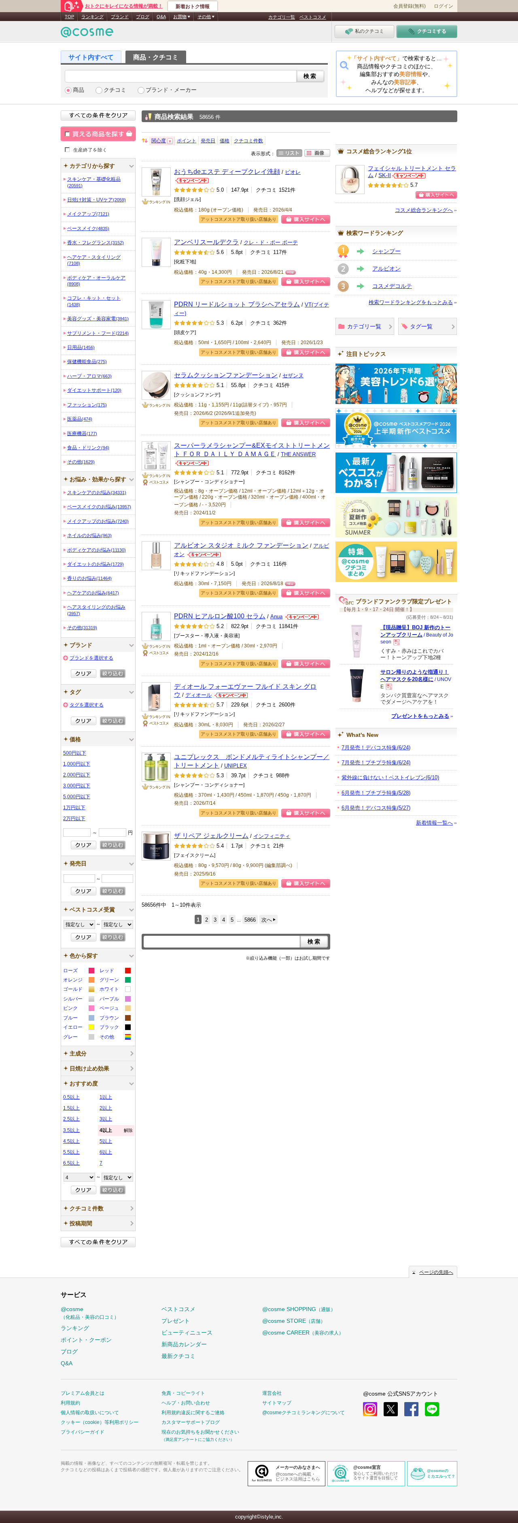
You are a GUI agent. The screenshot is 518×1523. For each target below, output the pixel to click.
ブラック (115, 1028)
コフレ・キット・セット (94, 301)
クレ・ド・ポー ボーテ (271, 242)
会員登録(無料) (409, 6)
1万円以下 (74, 807)
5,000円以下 (76, 797)
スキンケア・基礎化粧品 (94, 182)
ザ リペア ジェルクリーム (211, 835)
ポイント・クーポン (86, 1340)
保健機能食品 (87, 361)
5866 (250, 920)
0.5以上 (71, 1097)
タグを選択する (87, 705)
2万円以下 (74, 818)
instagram (370, 1409)
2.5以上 (71, 1119)
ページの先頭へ (436, 1272)
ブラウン (115, 1019)
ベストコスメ (312, 17)
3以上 (106, 1119)
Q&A (161, 16)
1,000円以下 (76, 764)
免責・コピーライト (183, 1393)
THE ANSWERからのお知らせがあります (192, 463)
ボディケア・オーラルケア (96, 280)
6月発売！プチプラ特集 (376, 793)
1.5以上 (71, 1108)
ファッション (87, 405)
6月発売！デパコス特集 (376, 808)
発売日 (208, 141)
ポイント (186, 141)
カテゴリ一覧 (281, 17)
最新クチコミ (178, 1356)
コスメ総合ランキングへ (424, 210)
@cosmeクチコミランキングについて (303, 1412)
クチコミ (115, 90)
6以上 (106, 1152)
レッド (115, 971)
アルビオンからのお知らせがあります (204, 554)
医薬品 (79, 419)
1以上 (106, 1097)
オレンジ (78, 981)
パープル (115, 1000)
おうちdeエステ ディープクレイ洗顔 (227, 171)
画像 (317, 153)
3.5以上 (71, 1130)
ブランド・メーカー (171, 90)
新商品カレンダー (184, 1344)
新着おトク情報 (193, 6)
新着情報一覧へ (434, 823)
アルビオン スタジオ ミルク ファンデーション (241, 545)
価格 (224, 141)
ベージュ (115, 1009)
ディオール (198, 695)
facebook (411, 1409)
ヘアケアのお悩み (93, 593)
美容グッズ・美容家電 (98, 319)
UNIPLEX (235, 766)
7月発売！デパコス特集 (376, 748)
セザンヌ (293, 375)
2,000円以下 (76, 775)
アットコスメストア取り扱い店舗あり (238, 219)
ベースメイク (88, 228)
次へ (266, 920)
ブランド (120, 16)
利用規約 (70, 1403)
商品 (78, 90)
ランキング (92, 16)
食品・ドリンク (88, 448)
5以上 (106, 1141)
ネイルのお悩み (89, 535)
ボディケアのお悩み (96, 550)
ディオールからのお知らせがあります (231, 695)
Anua (276, 616)
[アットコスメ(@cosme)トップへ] (87, 34)
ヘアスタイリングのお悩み (96, 610)
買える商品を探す (98, 134)
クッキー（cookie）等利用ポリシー (99, 1422)
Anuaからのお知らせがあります (302, 617)
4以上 (116, 1130)
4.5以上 (71, 1141)
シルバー (78, 1000)
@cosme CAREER (303, 1332)
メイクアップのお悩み (98, 521)
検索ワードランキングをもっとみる (411, 302)
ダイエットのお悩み (95, 564)
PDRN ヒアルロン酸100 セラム (219, 616)
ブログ (142, 16)
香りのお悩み (89, 578)
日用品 (81, 347)
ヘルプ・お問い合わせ (185, 1403)
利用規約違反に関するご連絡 (193, 1412)
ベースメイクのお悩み (99, 507)
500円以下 (74, 753)
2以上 (106, 1108)
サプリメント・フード (98, 333)
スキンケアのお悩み (96, 492)
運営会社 (272, 1393)
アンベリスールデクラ (206, 241)
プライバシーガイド (82, 1432)
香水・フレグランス (95, 242)
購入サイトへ (305, 219)
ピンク (78, 1009)
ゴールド (78, 990)
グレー (78, 1038)
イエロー (78, 1028)
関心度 (158, 141)
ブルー (78, 1019)
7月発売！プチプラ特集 (376, 762)
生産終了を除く (90, 149)
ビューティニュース (186, 1332)
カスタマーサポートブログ (190, 1422)
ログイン (443, 6)
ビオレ (293, 172)
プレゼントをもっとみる (420, 716)
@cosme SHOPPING (298, 1309)
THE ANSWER (298, 454)
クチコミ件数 (248, 141)
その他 (81, 462)
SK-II (384, 175)
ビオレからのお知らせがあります (192, 180)
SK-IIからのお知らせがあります (409, 175)
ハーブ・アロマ (89, 376)
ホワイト (115, 990)
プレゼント (175, 1321)
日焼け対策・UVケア (96, 200)
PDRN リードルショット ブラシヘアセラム (237, 304)
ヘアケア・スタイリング (94, 260)
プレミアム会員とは (82, 1393)
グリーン (115, 981)
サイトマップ (276, 1403)
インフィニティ (271, 836)
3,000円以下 (76, 786)
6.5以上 (71, 1163)
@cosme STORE (293, 1321)
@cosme (90, 1313)
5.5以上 (71, 1152)
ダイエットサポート (94, 390)
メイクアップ (88, 214)
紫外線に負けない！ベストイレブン (390, 777)
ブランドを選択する (91, 658)
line (432, 1409)
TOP (69, 16)
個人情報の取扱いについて (90, 1412)
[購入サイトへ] (436, 195)
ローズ (78, 971)
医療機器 (82, 433)
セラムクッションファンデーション (226, 375)
